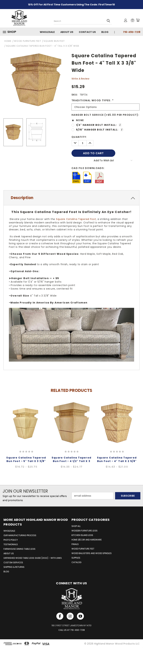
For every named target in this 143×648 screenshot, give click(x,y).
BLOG (6, 571)
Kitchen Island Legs (82, 535)
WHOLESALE (9, 530)
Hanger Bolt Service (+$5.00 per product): (105, 115)
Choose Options (26, 422)
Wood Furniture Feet (83, 548)
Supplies (76, 557)
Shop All (76, 526)
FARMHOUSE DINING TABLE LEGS (19, 548)
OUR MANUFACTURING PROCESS (19, 535)
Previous (3, 430)
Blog (104, 32)
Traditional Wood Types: (93, 100)
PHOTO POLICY (10, 539)
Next (140, 430)
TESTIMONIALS (10, 544)
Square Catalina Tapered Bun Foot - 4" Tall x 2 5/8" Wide (117, 461)
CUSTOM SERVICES (13, 562)
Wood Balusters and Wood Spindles (92, 553)
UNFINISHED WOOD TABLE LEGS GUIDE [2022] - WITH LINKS (32, 557)
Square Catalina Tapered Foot (76, 219)
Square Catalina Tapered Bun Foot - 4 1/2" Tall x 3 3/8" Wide (71, 461)
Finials (75, 544)
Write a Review (80, 78)
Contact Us (87, 32)
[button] (11, 32)
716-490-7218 (131, 32)
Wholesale (47, 32)
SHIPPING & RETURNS (13, 567)
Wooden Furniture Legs (84, 530)
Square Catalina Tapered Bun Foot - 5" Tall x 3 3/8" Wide (26, 461)
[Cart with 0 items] (138, 20)
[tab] (71, 197)
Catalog (76, 562)
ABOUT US (8, 553)
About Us (66, 32)
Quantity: (79, 137)
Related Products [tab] (71, 390)
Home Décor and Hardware (87, 539)
